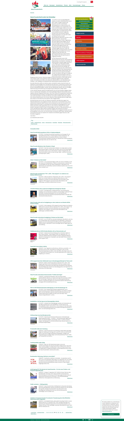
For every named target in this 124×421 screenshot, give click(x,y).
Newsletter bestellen (81, 49)
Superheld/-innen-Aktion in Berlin (38, 246)
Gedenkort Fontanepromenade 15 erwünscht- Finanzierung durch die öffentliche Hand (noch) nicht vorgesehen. (50, 398)
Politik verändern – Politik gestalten (39, 384)
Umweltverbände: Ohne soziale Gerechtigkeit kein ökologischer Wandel (47, 188)
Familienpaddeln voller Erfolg (37, 342)
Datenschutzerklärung (107, 411)
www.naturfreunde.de (45, 419)
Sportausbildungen (84, 26)
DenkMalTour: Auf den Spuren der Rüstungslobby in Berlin (44, 301)
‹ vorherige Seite (40, 412)
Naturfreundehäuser (84, 21)
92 (62, 412)
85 (49, 412)
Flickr (92, 419)
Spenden (78, 37)
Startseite (32, 12)
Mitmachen (79, 41)
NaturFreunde (34, 123)
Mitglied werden (80, 33)
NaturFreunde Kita (81, 64)
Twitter (86, 419)
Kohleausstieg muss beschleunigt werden (40, 315)
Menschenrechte (66, 122)
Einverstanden (111, 414)
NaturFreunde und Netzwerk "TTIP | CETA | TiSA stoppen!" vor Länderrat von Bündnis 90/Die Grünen (49, 174)
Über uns (46, 5)
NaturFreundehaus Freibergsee (84, 52)
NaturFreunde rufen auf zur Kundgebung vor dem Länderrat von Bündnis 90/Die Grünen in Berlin (50, 203)
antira (43, 122)
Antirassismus (49, 122)
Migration (60, 122)
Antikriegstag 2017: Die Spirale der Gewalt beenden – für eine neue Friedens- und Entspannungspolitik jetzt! (50, 370)
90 (58, 412)
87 (52, 412)
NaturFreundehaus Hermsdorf (84, 56)
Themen (66, 5)
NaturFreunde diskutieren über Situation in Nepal (42, 146)
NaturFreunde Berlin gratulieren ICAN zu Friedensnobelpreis (45, 132)
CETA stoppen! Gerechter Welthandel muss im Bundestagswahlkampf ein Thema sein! (51, 261)
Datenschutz (37, 419)
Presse (83, 5)
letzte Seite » (33, 413)
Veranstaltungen (77, 5)
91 (60, 412)
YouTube (89, 419)
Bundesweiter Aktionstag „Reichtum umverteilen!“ (42, 356)
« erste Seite (33, 412)
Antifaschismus (37, 122)
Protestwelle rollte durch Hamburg (38, 329)
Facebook (83, 419)
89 (56, 412)
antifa (32, 122)
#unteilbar (55, 122)
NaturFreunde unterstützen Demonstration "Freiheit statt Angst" (46, 274)
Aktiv (70, 5)
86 (50, 412)
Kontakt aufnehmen (81, 45)
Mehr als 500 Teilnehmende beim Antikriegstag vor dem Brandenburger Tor (48, 287)
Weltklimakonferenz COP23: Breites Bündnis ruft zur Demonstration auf (48, 231)
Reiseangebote (84, 23)
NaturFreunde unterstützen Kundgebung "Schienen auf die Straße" (46, 217)
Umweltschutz (59, 5)
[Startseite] (35, 4)
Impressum (32, 419)
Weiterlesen (69, 140)
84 (47, 412)
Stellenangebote (80, 60)
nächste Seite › (69, 412)
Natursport (52, 5)
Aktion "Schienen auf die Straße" (38, 160)
